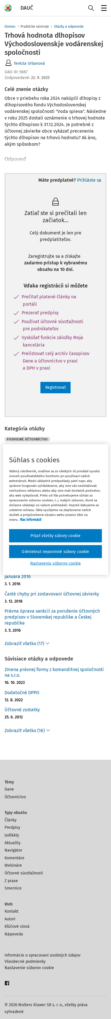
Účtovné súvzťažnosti (24, 873)
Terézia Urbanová (29, 63)
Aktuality (12, 842)
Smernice (13, 888)
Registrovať (55, 387)
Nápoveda (14, 934)
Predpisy (12, 827)
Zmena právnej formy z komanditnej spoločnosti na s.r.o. (54, 672)
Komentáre (14, 858)
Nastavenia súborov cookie (55, 563)
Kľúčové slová (17, 926)
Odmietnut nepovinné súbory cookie (55, 551)
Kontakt (11, 911)
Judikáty (12, 835)
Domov (10, 27)
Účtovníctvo (15, 797)
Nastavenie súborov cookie (29, 967)
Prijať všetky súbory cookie (55, 535)
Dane (9, 789)
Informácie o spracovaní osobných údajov (43, 955)
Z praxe (11, 880)
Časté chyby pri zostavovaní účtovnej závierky (52, 594)
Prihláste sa (89, 180)
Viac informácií (30, 520)
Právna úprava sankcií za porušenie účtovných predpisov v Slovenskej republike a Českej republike (52, 617)
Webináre (13, 865)
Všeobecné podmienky (25, 961)
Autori (10, 919)
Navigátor (13, 850)
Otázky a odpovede (69, 27)
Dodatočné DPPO (22, 692)
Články (11, 820)
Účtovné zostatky (22, 709)
